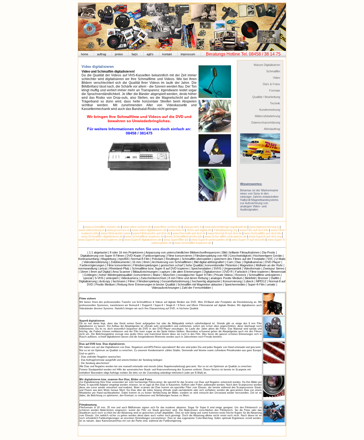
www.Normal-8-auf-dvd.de (225, 233)
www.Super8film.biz (176, 239)
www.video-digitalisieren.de (149, 230)
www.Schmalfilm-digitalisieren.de (102, 236)
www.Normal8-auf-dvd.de (189, 233)
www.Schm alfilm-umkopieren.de (225, 236)
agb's (150, 54)
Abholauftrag (272, 128)
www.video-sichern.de (137, 226)
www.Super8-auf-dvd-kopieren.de (100, 239)
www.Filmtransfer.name (115, 233)
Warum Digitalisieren (267, 64)
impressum (188, 54)
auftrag (101, 54)
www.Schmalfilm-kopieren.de (192, 242)
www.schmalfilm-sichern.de (102, 226)
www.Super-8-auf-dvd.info (248, 239)
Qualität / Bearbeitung (266, 96)
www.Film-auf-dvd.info (254, 230)
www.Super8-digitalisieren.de (142, 239)
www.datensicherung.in (264, 226)
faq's (135, 54)
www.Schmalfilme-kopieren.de (144, 236)
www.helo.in (176, 230)
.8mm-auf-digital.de (199, 230)
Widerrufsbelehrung (267, 116)
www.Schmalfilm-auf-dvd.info (262, 233)
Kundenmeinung (269, 109)
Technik (275, 103)
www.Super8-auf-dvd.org (265, 236)
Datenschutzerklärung (265, 122)
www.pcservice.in (118, 230)
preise (119, 54)
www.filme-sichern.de (167, 226)
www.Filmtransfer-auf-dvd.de (151, 233)
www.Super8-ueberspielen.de (210, 239)
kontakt (167, 54)
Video (276, 77)
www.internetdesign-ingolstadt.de (225, 226)
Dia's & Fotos (271, 84)
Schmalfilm (273, 71)
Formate (274, 90)
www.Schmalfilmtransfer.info (184, 236)
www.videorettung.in (91, 230)
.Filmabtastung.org (225, 230)
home (84, 54)
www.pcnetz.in (192, 226)
